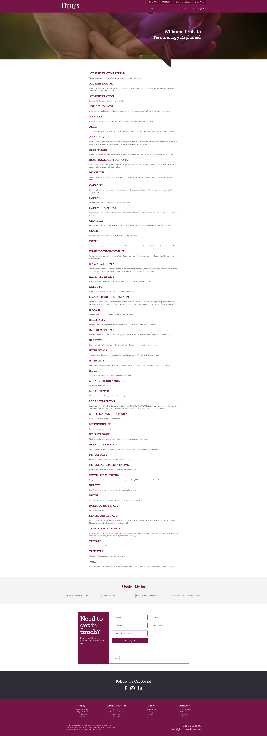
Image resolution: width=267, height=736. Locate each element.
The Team (178, 9)
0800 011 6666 (166, 2)
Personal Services (165, 9)
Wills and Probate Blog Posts (148, 595)
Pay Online (202, 9)
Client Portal (199, 2)
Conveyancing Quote (183, 2)
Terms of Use (98, 725)
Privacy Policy (107, 725)
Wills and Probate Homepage (79, 595)
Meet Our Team (109, 595)
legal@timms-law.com (186, 729)
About (153, 9)
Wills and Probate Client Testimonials (186, 595)
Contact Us (153, 2)
